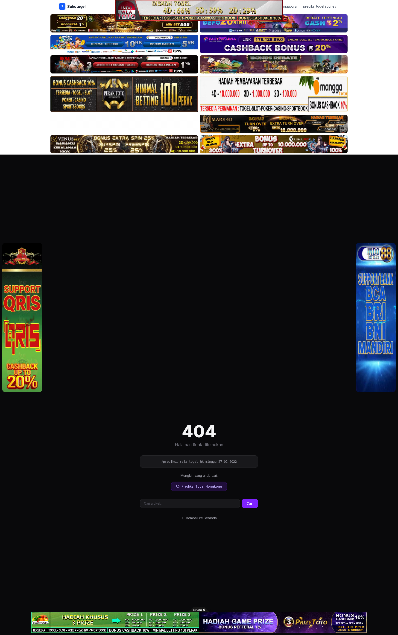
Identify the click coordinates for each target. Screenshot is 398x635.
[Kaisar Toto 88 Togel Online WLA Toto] (22, 317)
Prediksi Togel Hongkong (201, 486)
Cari (249, 503)
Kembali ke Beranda (201, 518)
